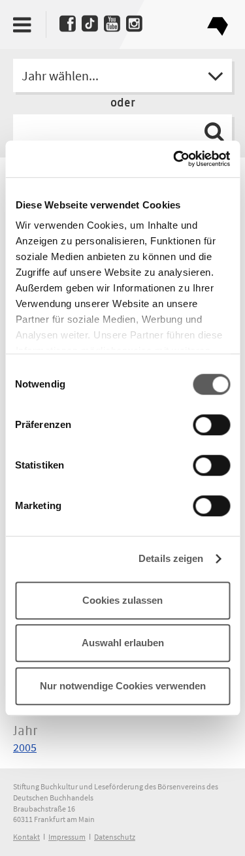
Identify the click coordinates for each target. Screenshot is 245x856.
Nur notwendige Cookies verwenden (123, 685)
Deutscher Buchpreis (217, 21)
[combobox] (122, 75)
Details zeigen (171, 558)
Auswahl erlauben (123, 642)
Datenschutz (114, 837)
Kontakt (26, 837)
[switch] (211, 425)
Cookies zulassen (122, 600)
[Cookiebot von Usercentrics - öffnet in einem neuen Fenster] (174, 158)
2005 (25, 747)
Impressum (67, 837)
